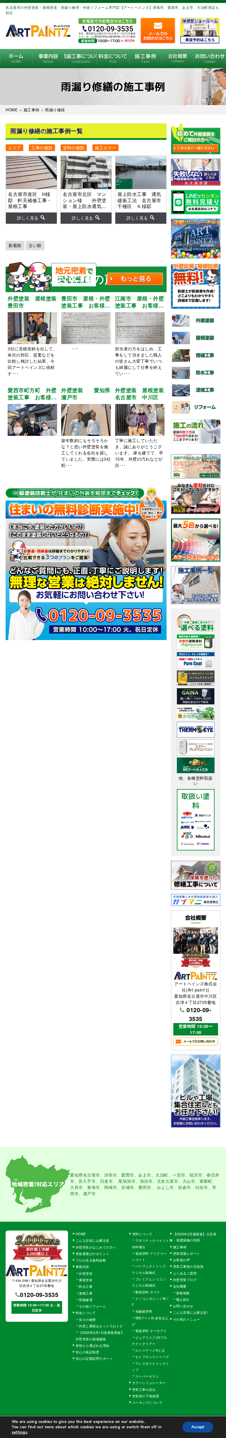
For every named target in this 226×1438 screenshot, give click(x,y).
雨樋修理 (85, 1299)
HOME (16, 58)
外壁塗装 (85, 1273)
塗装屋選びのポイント (92, 1253)
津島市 (110, 1175)
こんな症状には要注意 (92, 1240)
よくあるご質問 (185, 1273)
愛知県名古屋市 (85, 1175)
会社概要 (178, 58)
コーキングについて (147, 1402)
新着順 (15, 245)
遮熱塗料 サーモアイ (151, 1330)
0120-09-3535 (199, 1014)
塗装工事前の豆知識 (188, 1266)
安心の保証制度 (87, 1351)
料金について (113, 58)
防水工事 (85, 1286)
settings (19, 1432)
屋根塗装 (85, 1279)
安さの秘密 (87, 1319)
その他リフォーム (92, 1306)
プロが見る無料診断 (91, 1260)
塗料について (142, 1233)
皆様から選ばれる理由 (92, 1345)
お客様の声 (181, 1259)
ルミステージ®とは (150, 1350)
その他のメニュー (186, 1319)
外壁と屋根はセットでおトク (101, 1326)
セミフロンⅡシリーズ (152, 1356)
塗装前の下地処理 (145, 1395)
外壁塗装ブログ (185, 1279)
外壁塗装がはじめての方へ (96, 1247)
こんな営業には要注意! (190, 1312)
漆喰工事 (85, 1293)
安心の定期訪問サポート (94, 1358)
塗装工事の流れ (80, 58)
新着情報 (183, 1292)
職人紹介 (183, 1299)
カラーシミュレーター (149, 1382)
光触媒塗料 (143, 1311)
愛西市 (127, 1175)
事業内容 (48, 58)
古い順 (35, 245)
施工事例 (145, 58)
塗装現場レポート (186, 1253)
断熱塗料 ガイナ (147, 1292)
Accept (197, 1427)
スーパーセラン (147, 1376)
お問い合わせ (210, 58)
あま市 (144, 1175)
